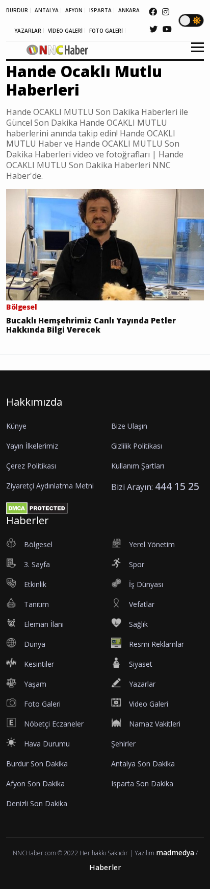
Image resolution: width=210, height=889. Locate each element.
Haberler (105, 867)
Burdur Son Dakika (37, 763)
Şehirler (123, 743)
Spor (136, 564)
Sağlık (138, 624)
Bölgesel (38, 544)
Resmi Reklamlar (156, 644)
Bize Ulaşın (129, 426)
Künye (16, 426)
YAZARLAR (27, 30)
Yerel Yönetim (152, 544)
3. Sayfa (37, 564)
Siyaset (140, 664)
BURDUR (17, 10)
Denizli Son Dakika (36, 803)
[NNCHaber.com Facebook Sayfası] (153, 12)
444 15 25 (177, 486)
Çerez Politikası (31, 466)
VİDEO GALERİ (65, 30)
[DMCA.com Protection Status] (37, 507)
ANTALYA (47, 10)
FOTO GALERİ (106, 30)
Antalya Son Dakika (143, 763)
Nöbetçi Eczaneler (54, 724)
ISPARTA (100, 10)
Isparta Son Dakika (142, 783)
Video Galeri (148, 704)
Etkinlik (35, 584)
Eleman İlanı (44, 624)
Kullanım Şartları (137, 466)
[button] (194, 53)
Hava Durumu (47, 743)
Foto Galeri (42, 704)
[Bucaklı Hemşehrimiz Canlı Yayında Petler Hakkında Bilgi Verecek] (105, 243)
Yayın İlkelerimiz (32, 446)
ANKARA (129, 10)
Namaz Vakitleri (154, 724)
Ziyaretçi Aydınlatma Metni (50, 485)
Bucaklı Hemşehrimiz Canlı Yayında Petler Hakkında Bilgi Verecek (91, 325)
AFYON (74, 10)
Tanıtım (36, 604)
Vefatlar (141, 604)
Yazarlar (142, 684)
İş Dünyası (146, 584)
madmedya (175, 852)
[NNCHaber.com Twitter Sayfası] (153, 29)
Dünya (34, 644)
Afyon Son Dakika (35, 783)
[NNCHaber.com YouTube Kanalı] (167, 29)
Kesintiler (39, 664)
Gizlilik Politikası (136, 446)
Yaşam (35, 684)
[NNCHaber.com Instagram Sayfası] (165, 12)
